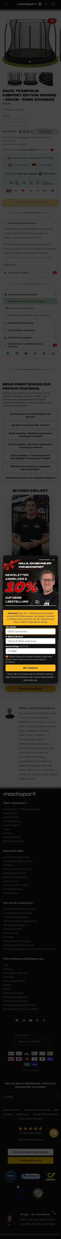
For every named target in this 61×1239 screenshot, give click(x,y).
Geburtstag (12, 646)
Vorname (11, 627)
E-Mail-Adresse (14, 636)
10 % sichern (30, 667)
